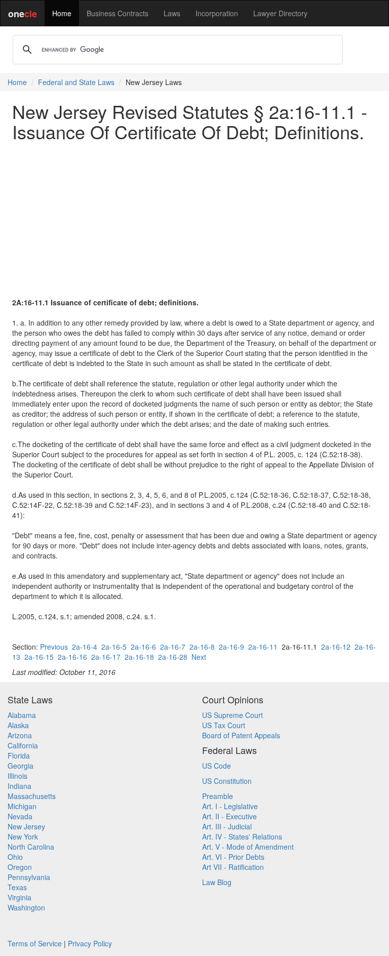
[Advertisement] (194, 219)
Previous (54, 647)
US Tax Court (223, 725)
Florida (19, 755)
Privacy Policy (90, 943)
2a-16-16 (72, 657)
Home (61, 13)
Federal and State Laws (76, 82)
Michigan (22, 806)
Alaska (18, 725)
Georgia (20, 766)
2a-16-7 (172, 647)
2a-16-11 (263, 647)
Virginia (19, 897)
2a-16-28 (172, 657)
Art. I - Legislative (230, 806)
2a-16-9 (231, 647)
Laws (172, 13)
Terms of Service (35, 943)
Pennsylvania (29, 877)
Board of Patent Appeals (241, 735)
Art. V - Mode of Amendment (248, 847)
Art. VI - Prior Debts (233, 857)
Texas (17, 887)
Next (198, 657)
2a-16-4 (84, 647)
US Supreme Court (232, 715)
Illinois (17, 776)
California (23, 745)
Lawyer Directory (280, 13)
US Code (216, 766)
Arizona (20, 735)
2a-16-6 (143, 647)
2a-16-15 (39, 657)
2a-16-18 (139, 657)
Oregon (20, 867)
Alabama (22, 715)
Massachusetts (32, 796)
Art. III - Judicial (227, 826)
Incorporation (217, 13)
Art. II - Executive (229, 816)
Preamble (217, 796)
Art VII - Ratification (233, 867)
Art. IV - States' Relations (242, 836)
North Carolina (31, 847)
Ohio (15, 857)
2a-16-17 (106, 657)
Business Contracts (117, 13)
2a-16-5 (114, 647)
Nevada (20, 816)
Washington (26, 907)
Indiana (19, 786)
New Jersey (26, 826)
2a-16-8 (202, 647)
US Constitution (227, 781)
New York (23, 836)
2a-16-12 (336, 647)
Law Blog (216, 882)
